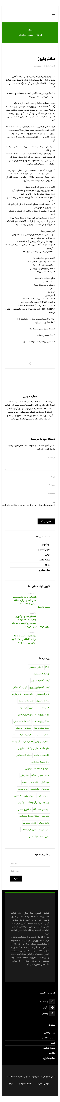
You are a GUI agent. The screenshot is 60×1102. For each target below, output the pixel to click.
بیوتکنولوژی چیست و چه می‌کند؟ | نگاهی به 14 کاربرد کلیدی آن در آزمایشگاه (23, 639)
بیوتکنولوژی (45, 544)
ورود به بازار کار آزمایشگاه (38, 802)
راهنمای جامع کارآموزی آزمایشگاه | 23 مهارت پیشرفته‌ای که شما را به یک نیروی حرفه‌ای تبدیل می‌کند (31, 621)
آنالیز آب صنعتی (42, 694)
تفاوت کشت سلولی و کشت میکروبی (33, 748)
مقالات (39, 66)
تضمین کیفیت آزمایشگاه (22, 741)
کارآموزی (21, 802)
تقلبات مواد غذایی (41, 755)
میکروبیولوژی (44, 570)
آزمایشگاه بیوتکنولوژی (40, 674)
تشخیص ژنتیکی (42, 741)
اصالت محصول (42, 701)
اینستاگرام (44, 1001)
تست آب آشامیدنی (21, 721)
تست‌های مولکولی (23, 728)
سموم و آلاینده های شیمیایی (37, 768)
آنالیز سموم (28, 694)
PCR (47, 667)
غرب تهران (45, 782)
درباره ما (10, 1083)
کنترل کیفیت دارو (28, 829)
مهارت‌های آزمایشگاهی (39, 789)
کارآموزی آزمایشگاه (41, 809)
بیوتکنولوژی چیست (40, 721)
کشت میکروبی (29, 823)
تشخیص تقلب (43, 734)
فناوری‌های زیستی (30, 782)
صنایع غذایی (44, 560)
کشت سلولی (43, 823)
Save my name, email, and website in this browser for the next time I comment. (30, 505)
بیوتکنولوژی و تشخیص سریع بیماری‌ (33, 714)
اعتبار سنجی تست (26, 701)
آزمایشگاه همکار (20, 687)
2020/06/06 (50, 66)
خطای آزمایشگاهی (24, 755)
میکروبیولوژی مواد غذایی (25, 795)
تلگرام (45, 1007)
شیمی (47, 554)
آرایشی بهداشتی (36, 667)
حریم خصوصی (25, 1083)
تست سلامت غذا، (41, 728)
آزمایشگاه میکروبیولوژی (39, 687)
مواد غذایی (23, 789)
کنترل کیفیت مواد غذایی (39, 836)
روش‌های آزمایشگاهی (40, 762)
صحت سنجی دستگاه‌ (40, 775)
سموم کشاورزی (43, 549)
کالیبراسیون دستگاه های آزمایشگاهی (34, 816)
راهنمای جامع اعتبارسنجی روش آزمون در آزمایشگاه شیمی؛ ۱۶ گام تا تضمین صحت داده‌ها (31, 602)
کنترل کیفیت (44, 829)
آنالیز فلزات (16, 694)
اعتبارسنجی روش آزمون (39, 707)
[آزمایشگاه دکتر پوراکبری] (30, 13)
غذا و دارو (24, 775)
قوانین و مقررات (43, 1083)
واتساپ (45, 1013)
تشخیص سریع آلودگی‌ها (23, 734)
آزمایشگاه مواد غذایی (40, 680)
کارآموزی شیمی (24, 809)
